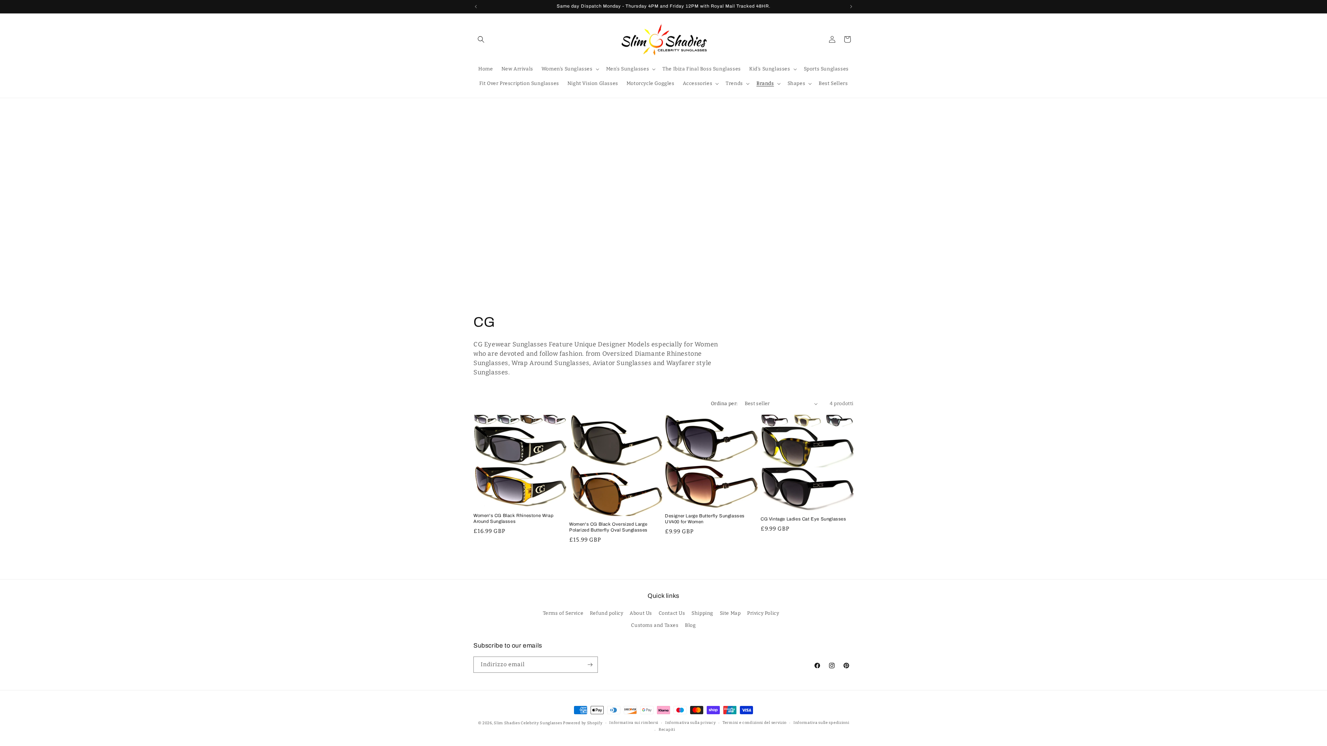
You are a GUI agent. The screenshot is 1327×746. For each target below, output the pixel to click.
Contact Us (672, 613)
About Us (641, 613)
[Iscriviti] (589, 665)
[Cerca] (481, 39)
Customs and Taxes (654, 625)
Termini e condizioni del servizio (755, 722)
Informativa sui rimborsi (633, 722)
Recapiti (667, 729)
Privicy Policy (763, 613)
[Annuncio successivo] (851, 6)
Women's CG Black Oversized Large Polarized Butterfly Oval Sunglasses (608, 527)
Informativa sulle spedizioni (821, 722)
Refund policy (606, 613)
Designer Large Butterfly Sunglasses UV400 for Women (705, 519)
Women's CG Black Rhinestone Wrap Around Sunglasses (513, 518)
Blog (690, 625)
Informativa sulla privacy (690, 722)
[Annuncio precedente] (475, 6)
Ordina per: (724, 404)
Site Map (730, 613)
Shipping (702, 613)
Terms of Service (563, 613)
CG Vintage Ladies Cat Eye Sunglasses (803, 519)
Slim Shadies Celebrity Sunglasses (528, 723)
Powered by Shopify (583, 723)
